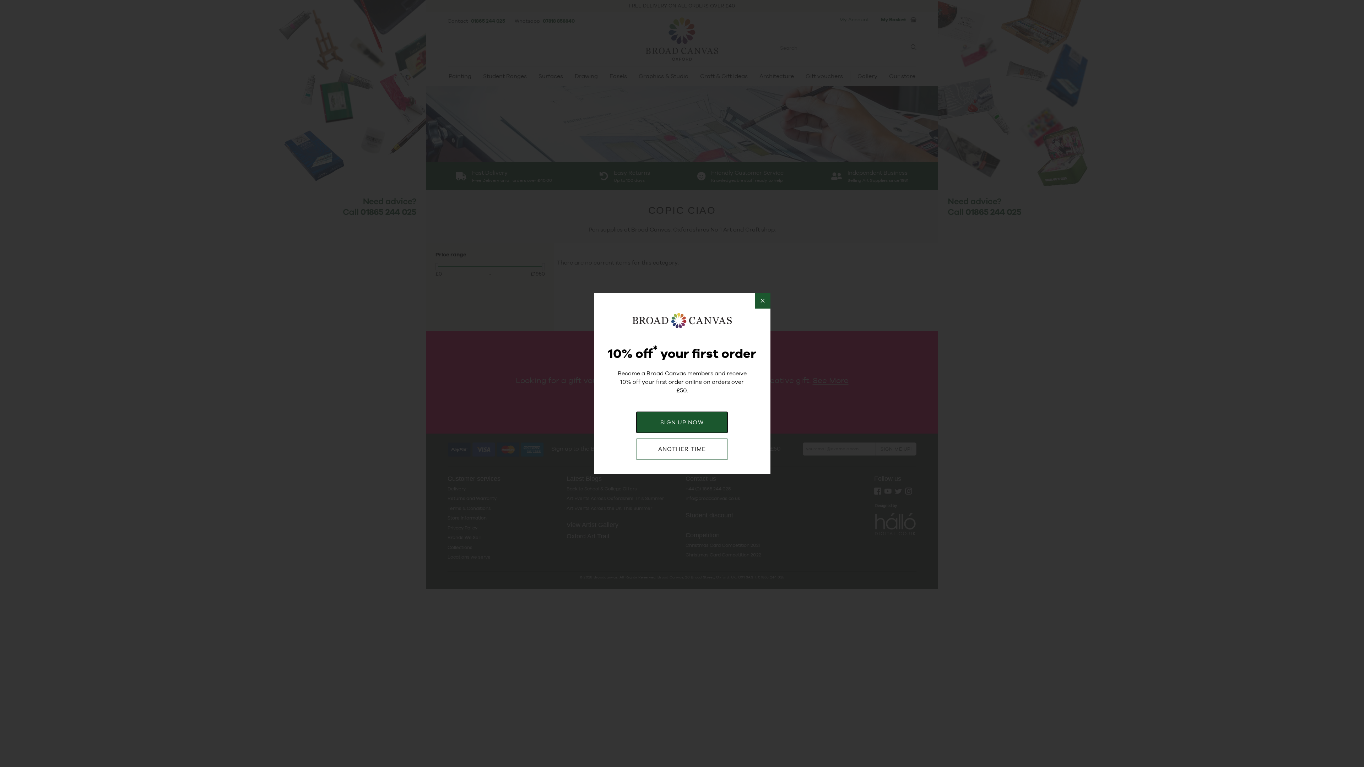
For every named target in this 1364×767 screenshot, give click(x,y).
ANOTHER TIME (682, 449)
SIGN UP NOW (681, 422)
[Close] (762, 301)
